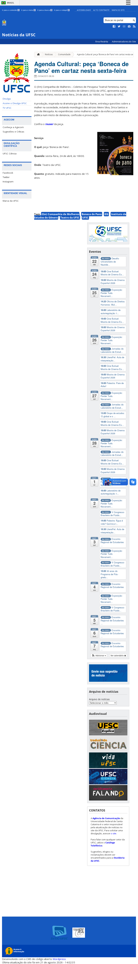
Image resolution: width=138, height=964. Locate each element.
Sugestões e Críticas (13, 131)
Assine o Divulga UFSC (15, 103)
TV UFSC (7, 107)
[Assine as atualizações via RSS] (134, 26)
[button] (99, 655)
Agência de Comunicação (106, 818)
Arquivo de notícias (99, 699)
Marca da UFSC (11, 200)
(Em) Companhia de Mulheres (60, 214)
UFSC (85, 217)
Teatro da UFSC (70, 217)
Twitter (6, 177)
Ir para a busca (44, 10)
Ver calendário (117, 655)
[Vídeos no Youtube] (124, 26)
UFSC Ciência (9, 153)
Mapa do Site (118, 10)
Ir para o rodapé (61, 10)
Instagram (8, 181)
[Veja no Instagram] (129, 26)
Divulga (7, 98)
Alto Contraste (101, 10)
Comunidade (64, 54)
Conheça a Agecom (13, 127)
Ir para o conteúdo (10, 10)
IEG (106, 214)
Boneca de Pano (92, 214)
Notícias (49, 54)
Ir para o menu (28, 10)
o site (113, 833)
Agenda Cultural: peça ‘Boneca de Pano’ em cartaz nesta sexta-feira (81, 67)
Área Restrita (102, 41)
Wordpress (59, 959)
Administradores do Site (124, 41)
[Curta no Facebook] (114, 26)
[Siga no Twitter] (119, 26)
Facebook (8, 172)
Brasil (10, 2)
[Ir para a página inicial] (37, 54)
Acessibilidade (84, 10)
